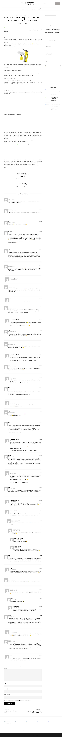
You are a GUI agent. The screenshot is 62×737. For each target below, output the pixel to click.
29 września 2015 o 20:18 (12, 641)
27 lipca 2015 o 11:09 (13, 569)
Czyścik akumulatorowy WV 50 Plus (22, 174)
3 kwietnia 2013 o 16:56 (11, 222)
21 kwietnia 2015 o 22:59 (13, 378)
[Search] (57, 3)
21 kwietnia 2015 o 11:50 (12, 344)
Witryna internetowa (7, 694)
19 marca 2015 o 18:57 (11, 266)
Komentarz (6, 668)
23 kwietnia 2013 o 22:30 (12, 232)
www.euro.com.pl (23, 171)
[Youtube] (13, 3)
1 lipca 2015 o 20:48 (13, 473)
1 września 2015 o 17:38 (17, 539)
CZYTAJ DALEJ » (7, 67)
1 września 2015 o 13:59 (16, 530)
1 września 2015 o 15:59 (13, 590)
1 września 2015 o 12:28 (11, 580)
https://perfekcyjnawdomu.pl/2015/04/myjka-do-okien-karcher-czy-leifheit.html (23, 360)
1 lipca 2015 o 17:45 (11, 456)
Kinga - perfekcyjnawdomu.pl (14, 278)
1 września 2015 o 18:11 (17, 547)
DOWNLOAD (48, 54)
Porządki (27, 15)
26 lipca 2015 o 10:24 (11, 488)
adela (9, 249)
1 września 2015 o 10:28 (14, 521)
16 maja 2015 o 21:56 (11, 412)
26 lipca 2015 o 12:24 (11, 556)
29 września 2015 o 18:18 (12, 616)
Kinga (9, 330)
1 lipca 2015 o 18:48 (13, 440)
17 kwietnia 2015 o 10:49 (12, 331)
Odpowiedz (40, 198)
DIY (46, 61)
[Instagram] (3, 3)
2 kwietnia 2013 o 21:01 (11, 199)
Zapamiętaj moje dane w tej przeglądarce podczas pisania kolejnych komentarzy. (18, 700)
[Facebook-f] (9, 3)
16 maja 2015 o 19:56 (13, 403)
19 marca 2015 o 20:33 (13, 279)
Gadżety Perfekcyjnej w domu (21, 15)
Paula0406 (9, 221)
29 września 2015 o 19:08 (13, 632)
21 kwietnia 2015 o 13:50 (12, 366)
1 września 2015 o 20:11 (16, 607)
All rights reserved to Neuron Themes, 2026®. (31, 735)
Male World (10, 198)
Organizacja (53, 101)
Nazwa (5, 683)
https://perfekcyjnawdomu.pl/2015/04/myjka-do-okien (19, 382)
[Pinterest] (6, 3)
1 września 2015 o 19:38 (14, 599)
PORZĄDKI (48, 46)
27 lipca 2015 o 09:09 (13, 501)
